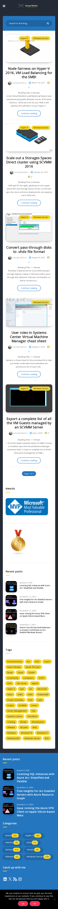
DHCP (41, 678)
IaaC (22, 689)
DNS (9, 683)
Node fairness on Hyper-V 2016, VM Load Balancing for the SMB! (29, 72)
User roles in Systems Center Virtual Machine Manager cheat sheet (29, 336)
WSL (47, 738)
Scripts (10, 705)
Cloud (20, 672)
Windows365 (13, 738)
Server (34, 705)
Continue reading (29, 113)
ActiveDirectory (14, 661)
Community (12, 678)
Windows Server (41, 38)
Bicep (10, 672)
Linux (31, 842)
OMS (30, 694)
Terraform (32, 716)
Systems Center (14, 716)
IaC (30, 689)
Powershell (43, 694)
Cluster (31, 672)
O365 (20, 694)
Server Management (17, 711)
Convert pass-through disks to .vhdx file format (29, 249)
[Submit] (48, 23)
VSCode (23, 727)
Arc (28, 661)
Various (11, 849)
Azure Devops (14, 667)
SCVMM (22, 705)
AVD (37, 661)
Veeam (23, 722)
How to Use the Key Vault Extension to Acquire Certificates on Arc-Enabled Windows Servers (35, 630)
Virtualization (38, 722)
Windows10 (26, 733)
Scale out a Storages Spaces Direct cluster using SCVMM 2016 (29, 162)
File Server (22, 683)
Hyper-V (24, 38)
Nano (10, 694)
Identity (11, 842)
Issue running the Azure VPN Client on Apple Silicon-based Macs (35, 614)
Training (11, 722)
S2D (30, 700)
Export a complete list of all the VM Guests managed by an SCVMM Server (29, 422)
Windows (11, 733)
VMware (11, 727)
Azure (47, 661)
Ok (23, 903)
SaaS (39, 700)
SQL (34, 711)
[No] (54, 899)
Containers (28, 678)
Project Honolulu (15, 700)
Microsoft (42, 689)
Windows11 (42, 733)
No (34, 903)
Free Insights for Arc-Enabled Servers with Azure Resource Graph (36, 600)
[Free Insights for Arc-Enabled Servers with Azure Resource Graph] (11, 600)
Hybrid (35, 683)
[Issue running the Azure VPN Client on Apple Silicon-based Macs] (11, 614)
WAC (35, 727)
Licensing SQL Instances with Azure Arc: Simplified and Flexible (35, 586)
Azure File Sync (33, 667)
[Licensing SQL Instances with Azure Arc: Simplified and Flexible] (11, 586)
